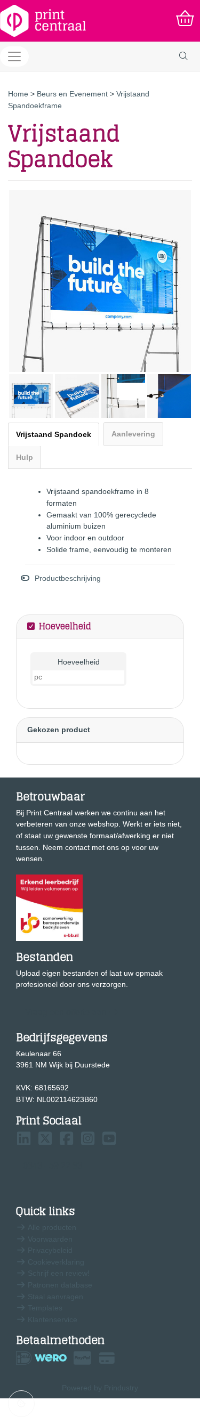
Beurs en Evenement (73, 94)
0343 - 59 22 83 (52, 1165)
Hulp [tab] (24, 457)
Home (19, 94)
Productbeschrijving (68, 578)
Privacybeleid (49, 1250)
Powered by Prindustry (100, 1387)
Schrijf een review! (58, 1273)
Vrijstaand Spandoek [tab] (53, 434)
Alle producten (51, 1227)
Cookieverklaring (55, 1262)
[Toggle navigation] (14, 56)
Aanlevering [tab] (133, 434)
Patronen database (59, 1285)
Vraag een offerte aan (65, 1012)
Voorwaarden (49, 1239)
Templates (44, 1307)
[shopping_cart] (185, 18)
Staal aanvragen (54, 1296)
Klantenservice (51, 1319)
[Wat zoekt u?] (183, 56)
